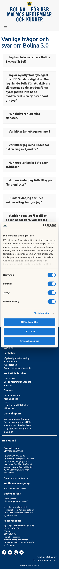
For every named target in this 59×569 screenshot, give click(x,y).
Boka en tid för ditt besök (15, 488)
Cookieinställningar (47, 556)
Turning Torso (10, 498)
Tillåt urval (29, 331)
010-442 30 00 (18, 455)
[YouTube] (10, 553)
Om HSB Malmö (12, 395)
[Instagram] (16, 553)
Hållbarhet (9, 408)
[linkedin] (21, 553)
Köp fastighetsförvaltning (17, 358)
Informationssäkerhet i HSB (18, 425)
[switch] (52, 283)
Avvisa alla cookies (29, 341)
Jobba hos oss (11, 398)
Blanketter (9, 347)
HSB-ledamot (10, 361)
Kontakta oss (10, 378)
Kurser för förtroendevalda (17, 367)
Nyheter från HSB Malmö (16, 404)
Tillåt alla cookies (29, 322)
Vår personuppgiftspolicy (16, 418)
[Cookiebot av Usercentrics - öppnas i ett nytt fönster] (43, 225)
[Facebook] (4, 553)
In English (8, 431)
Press (6, 401)
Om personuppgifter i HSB (17, 421)
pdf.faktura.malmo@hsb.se (22, 525)
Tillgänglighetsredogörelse (17, 428)
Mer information (42, 313)
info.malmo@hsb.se (19, 478)
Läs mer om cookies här (45, 559)
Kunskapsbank (11, 364)
